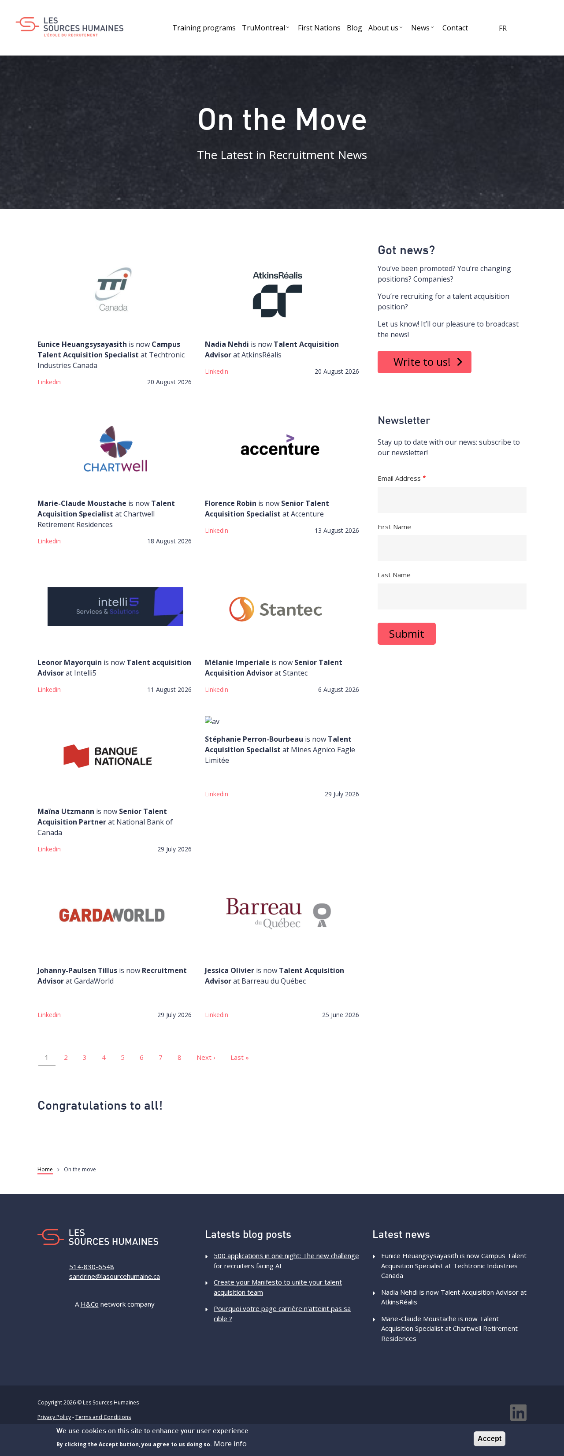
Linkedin (49, 382)
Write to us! (422, 361)
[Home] (69, 27)
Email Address (399, 478)
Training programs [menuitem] (204, 28)
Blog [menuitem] (354, 28)
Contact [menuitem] (455, 28)
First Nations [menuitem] (319, 28)
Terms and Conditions (103, 1417)
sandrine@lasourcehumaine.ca (114, 1276)
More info (230, 1444)
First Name (394, 526)
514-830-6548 (91, 1266)
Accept (489, 1438)
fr (503, 28)
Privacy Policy (54, 1417)
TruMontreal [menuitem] (267, 29)
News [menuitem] (423, 29)
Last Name (394, 574)
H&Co (90, 1304)
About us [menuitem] (386, 29)
